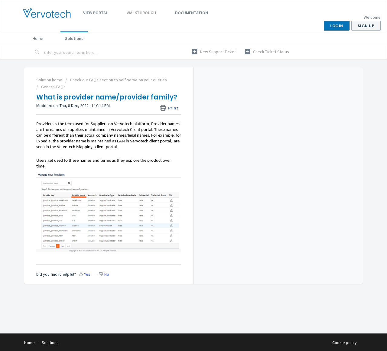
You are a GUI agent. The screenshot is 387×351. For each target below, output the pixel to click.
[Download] (182, 96)
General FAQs (53, 86)
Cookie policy (344, 342)
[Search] (37, 53)
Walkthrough (141, 12)
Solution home (49, 80)
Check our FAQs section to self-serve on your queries (118, 80)
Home (38, 38)
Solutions (74, 38)
